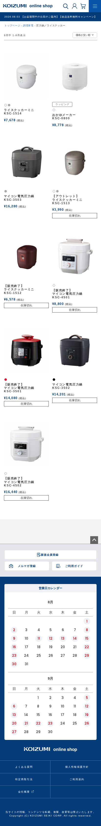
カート (83, 6)
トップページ (12, 25)
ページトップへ (94, 540)
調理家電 (28, 25)
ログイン (74, 6)
